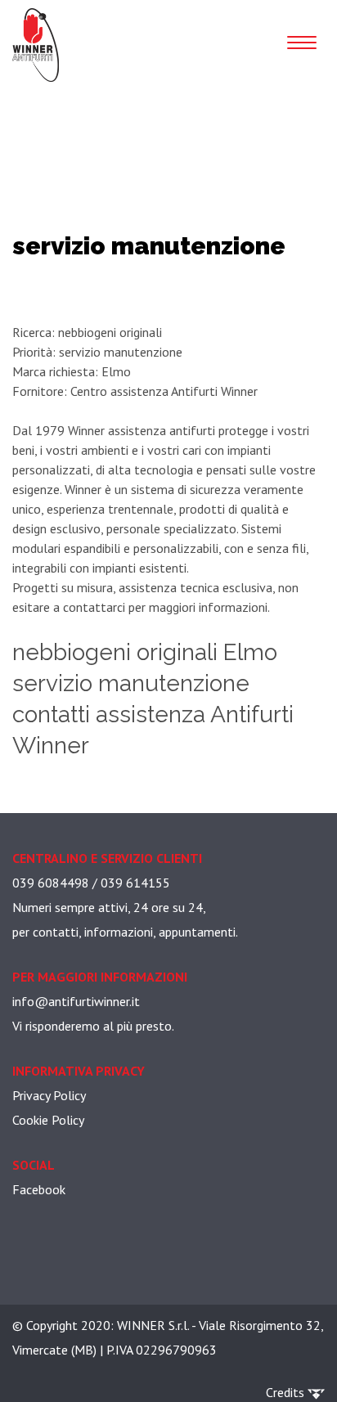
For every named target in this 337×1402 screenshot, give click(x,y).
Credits (287, 1392)
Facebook (38, 1189)
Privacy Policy (49, 1095)
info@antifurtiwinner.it (76, 1001)
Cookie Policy (48, 1120)
